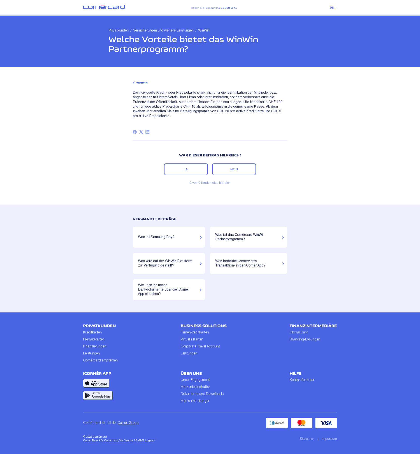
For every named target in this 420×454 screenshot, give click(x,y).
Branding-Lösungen (305, 339)
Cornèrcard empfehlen (100, 360)
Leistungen (91, 353)
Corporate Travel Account (200, 346)
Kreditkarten (92, 332)
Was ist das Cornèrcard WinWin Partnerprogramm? (239, 237)
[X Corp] (141, 132)
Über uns (191, 373)
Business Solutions (204, 326)
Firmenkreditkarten (195, 332)
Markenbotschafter (195, 387)
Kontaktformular (302, 380)
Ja (186, 169)
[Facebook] (135, 132)
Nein (234, 169)
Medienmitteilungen (195, 401)
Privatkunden (118, 30)
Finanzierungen (94, 346)
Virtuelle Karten (192, 339)
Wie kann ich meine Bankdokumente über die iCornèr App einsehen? (163, 290)
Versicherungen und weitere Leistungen (163, 30)
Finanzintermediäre (313, 326)
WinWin (204, 30)
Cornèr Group (128, 422)
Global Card (299, 332)
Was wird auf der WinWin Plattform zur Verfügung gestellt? (165, 263)
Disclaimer (307, 439)
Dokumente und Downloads (202, 394)
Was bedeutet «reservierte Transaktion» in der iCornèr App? (240, 263)
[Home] (104, 8)
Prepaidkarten (94, 339)
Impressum (329, 439)
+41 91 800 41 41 (226, 7)
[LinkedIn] (147, 132)
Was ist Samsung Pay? (156, 237)
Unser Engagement (195, 380)
